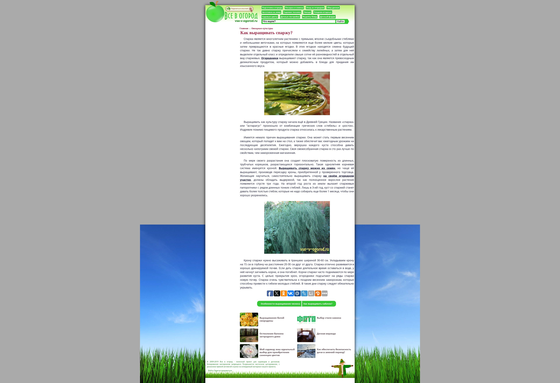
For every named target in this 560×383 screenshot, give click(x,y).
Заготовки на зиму (271, 12)
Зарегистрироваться (223, 370)
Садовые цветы (270, 16)
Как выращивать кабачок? (317, 303)
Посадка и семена (294, 7)
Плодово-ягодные (323, 12)
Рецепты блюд (310, 16)
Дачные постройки (290, 16)
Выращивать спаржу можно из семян (307, 168)
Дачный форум (327, 16)
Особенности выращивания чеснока (280, 303)
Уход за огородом (315, 7)
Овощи (307, 12)
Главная (244, 28)
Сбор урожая (333, 7)
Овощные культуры (262, 28)
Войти (211, 370)
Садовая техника (292, 12)
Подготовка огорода (272, 7)
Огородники (269, 58)
